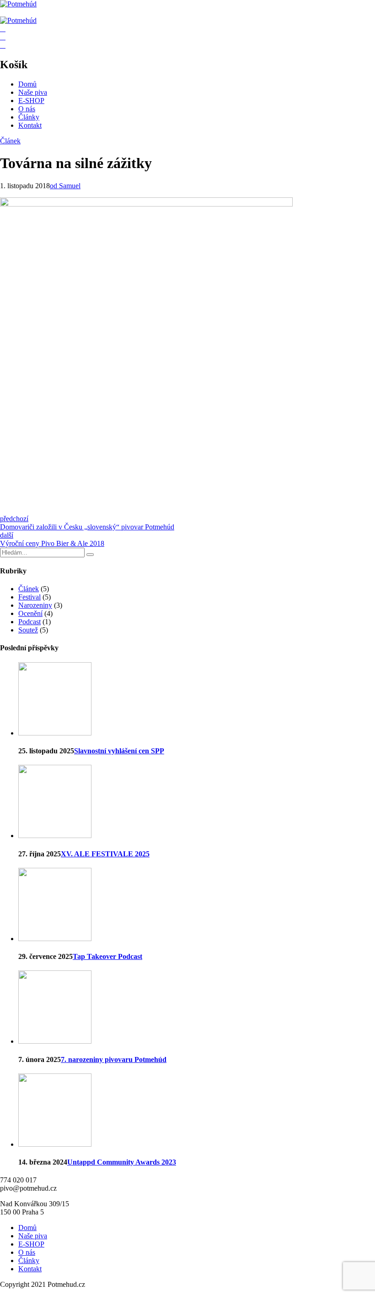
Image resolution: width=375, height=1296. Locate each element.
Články (28, 117)
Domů (27, 84)
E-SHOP (31, 100)
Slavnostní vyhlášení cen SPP (119, 751)
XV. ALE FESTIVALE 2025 (105, 854)
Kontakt (30, 125)
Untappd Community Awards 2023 (121, 1162)
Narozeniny (35, 605)
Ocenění (30, 613)
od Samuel (65, 186)
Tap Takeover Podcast (107, 956)
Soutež (28, 630)
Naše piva (32, 92)
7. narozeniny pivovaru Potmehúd (113, 1059)
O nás (26, 109)
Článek (10, 141)
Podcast (29, 622)
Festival (29, 597)
